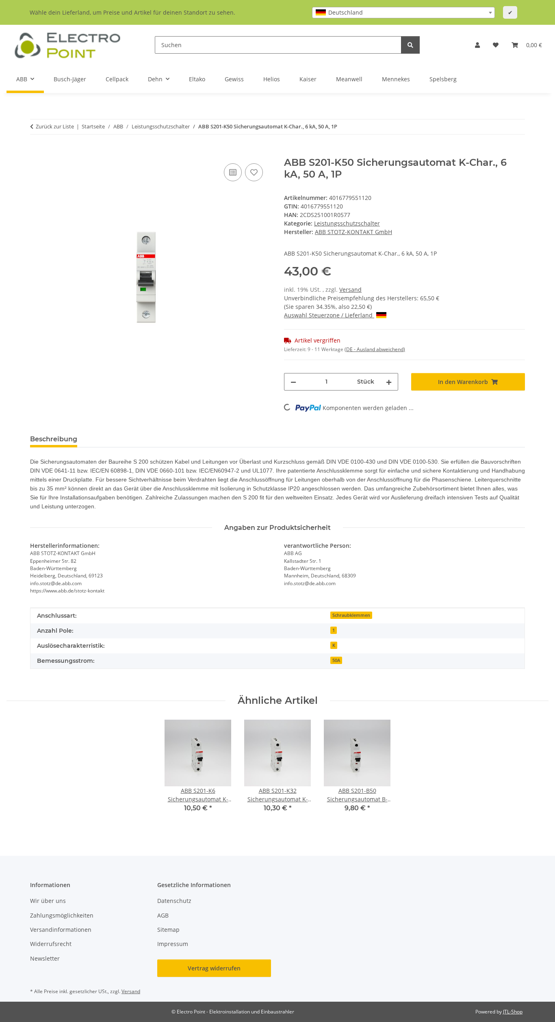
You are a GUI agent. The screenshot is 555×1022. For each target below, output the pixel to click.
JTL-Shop (512, 1011)
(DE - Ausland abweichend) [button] (375, 349)
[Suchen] (410, 45)
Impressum (172, 944)
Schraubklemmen (351, 615)
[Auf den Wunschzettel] (254, 172)
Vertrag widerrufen (214, 968)
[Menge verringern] (293, 381)
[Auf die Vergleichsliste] (233, 172)
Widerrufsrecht (51, 944)
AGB (163, 915)
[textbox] (403, 12)
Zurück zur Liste (55, 126)
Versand (350, 289)
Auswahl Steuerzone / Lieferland (329, 315)
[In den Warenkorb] (36, 152)
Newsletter (45, 958)
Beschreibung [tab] (53, 439)
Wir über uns (48, 901)
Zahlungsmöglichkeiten (61, 915)
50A (336, 660)
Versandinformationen (60, 929)
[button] (477, 45)
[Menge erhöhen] (389, 381)
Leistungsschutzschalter (347, 223)
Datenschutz (174, 901)
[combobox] (403, 12)
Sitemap (168, 929)
